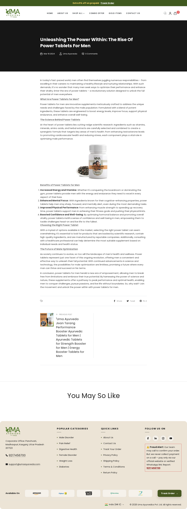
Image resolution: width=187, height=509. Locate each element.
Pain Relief (64, 443)
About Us (108, 437)
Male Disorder (66, 437)
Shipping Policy (111, 460)
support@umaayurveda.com (24, 464)
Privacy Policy (110, 455)
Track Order (107, 3)
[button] (165, 13)
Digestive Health (68, 449)
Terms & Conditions (114, 466)
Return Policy (110, 472)
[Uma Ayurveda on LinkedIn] (156, 438)
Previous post (65, 314)
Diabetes (64, 466)
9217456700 (17, 455)
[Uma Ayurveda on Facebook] (148, 438)
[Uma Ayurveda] (13, 431)
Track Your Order (112, 449)
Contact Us (109, 443)
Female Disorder (68, 455)
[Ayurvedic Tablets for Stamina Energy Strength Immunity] (93, 162)
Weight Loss (65, 460)
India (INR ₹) (115, 504)
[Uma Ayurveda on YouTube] (171, 438)
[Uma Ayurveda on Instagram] (163, 438)
